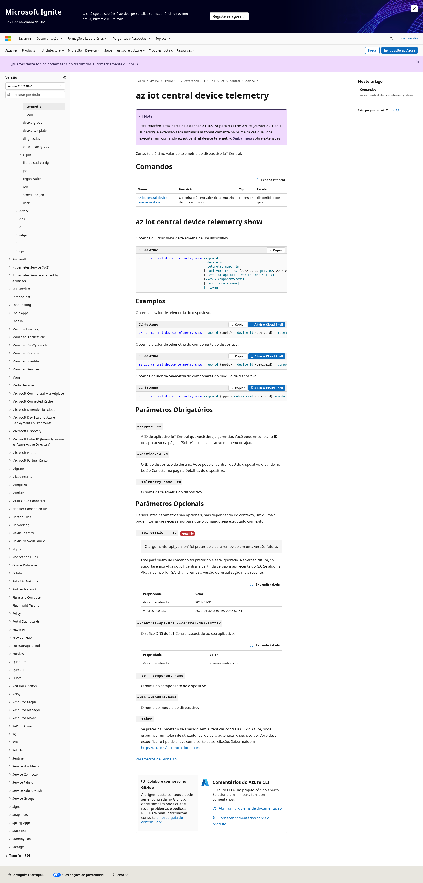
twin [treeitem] (29, 114)
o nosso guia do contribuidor (162, 820)
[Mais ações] (283, 81)
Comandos (368, 89)
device (250, 81)
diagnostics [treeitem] (31, 138)
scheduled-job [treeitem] (33, 195)
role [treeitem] (26, 187)
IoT (213, 81)
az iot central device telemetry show (386, 95)
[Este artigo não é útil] (397, 110)
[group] (211, 273)
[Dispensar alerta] (414, 8)
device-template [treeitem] (35, 130)
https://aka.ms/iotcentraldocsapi (168, 747)
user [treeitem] (26, 203)
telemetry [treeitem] (33, 106)
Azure (154, 81)
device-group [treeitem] (33, 122)
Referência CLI (194, 81)
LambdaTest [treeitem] (21, 297)
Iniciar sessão (407, 38)
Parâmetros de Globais (155, 759)
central (235, 81)
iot (222, 81)
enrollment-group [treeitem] (36, 146)
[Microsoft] (8, 38)
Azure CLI (171, 81)
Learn (141, 81)
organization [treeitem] (32, 179)
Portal (372, 50)
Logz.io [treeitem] (17, 321)
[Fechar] (65, 77)
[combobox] (35, 86)
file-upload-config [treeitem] (36, 163)
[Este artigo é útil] (392, 110)
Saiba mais (242, 138)
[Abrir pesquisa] (391, 39)
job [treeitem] (25, 171)
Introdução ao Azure (399, 50)
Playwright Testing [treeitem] (26, 605)
